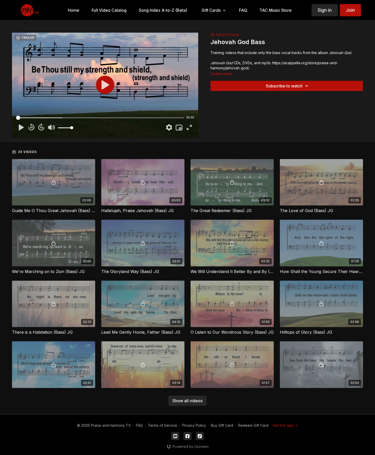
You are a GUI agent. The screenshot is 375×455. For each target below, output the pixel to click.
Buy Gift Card (222, 425)
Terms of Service (162, 425)
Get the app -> (285, 425)
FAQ (139, 425)
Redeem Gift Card (253, 425)
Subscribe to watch (284, 85)
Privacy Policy (194, 425)
